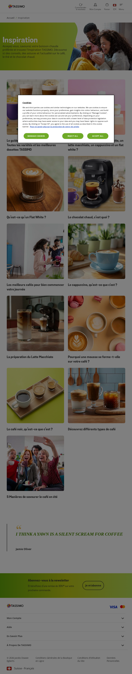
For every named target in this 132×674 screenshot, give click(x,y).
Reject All (73, 136)
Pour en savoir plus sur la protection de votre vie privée (54, 126)
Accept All (98, 136)
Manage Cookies (36, 136)
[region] (66, 119)
